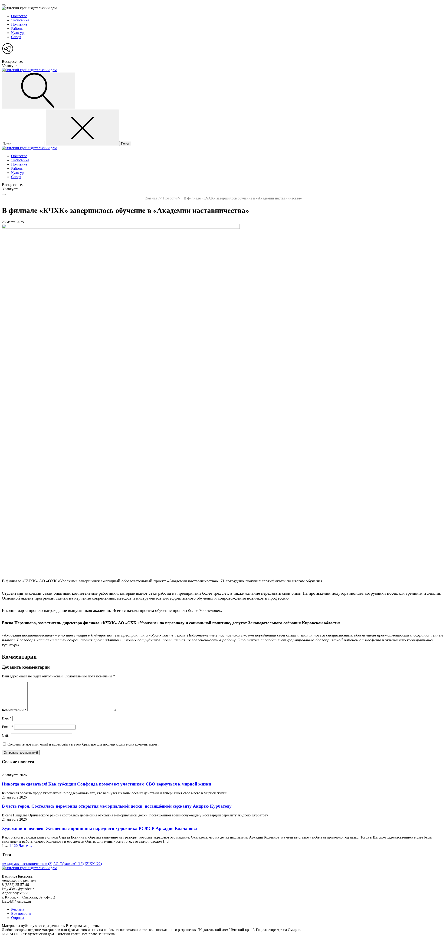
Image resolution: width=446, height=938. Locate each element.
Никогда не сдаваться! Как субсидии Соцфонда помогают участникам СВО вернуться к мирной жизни (106, 784)
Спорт (16, 37)
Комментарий (14, 710)
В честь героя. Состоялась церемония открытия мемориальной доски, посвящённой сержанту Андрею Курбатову (117, 806)
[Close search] (82, 127)
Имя (6, 718)
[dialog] (223, 28)
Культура (18, 33)
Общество (19, 16)
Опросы (17, 918)
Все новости (21, 913)
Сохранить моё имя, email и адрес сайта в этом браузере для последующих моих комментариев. (83, 744)
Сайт (6, 735)
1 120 (13, 846)
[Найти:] (24, 143)
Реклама (17, 909)
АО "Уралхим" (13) (68, 864)
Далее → (26, 846)
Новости (170, 198)
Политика (19, 24)
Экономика (20, 20)
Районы (17, 28)
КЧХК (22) (93, 864)
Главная (150, 198)
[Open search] (38, 90)
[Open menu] (4, 5)
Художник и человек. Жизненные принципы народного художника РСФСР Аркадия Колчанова (99, 828)
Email (7, 727)
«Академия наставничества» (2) (27, 864)
